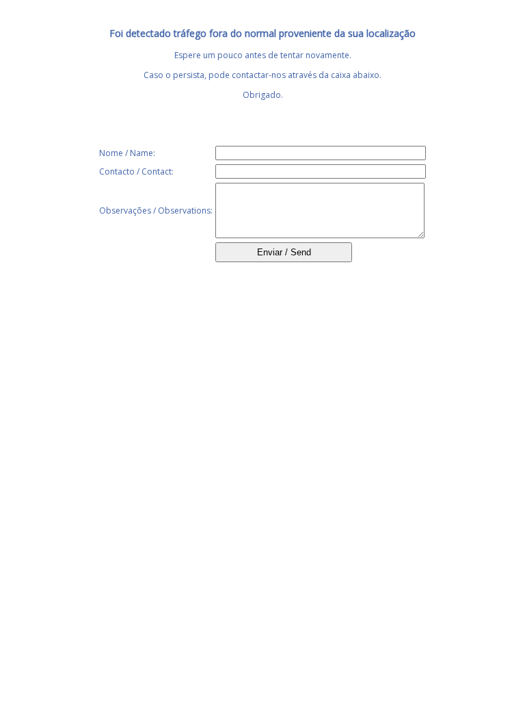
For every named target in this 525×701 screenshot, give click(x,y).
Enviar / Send (284, 252)
